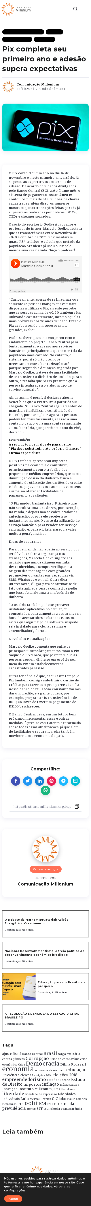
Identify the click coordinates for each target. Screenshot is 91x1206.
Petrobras (9, 1104)
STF (40, 1109)
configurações (15, 1191)
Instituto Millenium (35, 1089)
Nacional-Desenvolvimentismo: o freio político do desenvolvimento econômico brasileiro (44, 952)
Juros (56, 1089)
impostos (32, 1084)
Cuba (21, 1064)
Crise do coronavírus (64, 1059)
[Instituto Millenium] (16, 9)
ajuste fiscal (11, 1054)
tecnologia (52, 1108)
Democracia (43, 1063)
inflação (50, 1084)
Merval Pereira (40, 1099)
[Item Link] (19, 986)
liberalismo (68, 1089)
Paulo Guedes (77, 1099)
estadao (53, 1080)
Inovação (9, 1089)
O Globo (59, 1098)
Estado (65, 1080)
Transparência (71, 1108)
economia (18, 1069)
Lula (25, 1098)
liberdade (13, 1093)
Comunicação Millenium (38, 84)
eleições (26, 1075)
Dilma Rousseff (73, 1064)
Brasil (50, 1053)
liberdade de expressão (41, 1094)
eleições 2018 (65, 1075)
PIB (20, 1104)
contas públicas (13, 1059)
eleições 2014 (43, 1075)
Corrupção (37, 1058)
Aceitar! (13, 1198)
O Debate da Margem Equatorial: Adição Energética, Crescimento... (37, 921)
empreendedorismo (24, 1079)
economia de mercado (50, 1070)
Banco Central (32, 1054)
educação (76, 1069)
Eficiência (10, 1075)
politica (35, 1103)
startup (31, 1108)
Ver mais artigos (45, 869)
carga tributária (69, 1054)
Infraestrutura (69, 1084)
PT (49, 1104)
